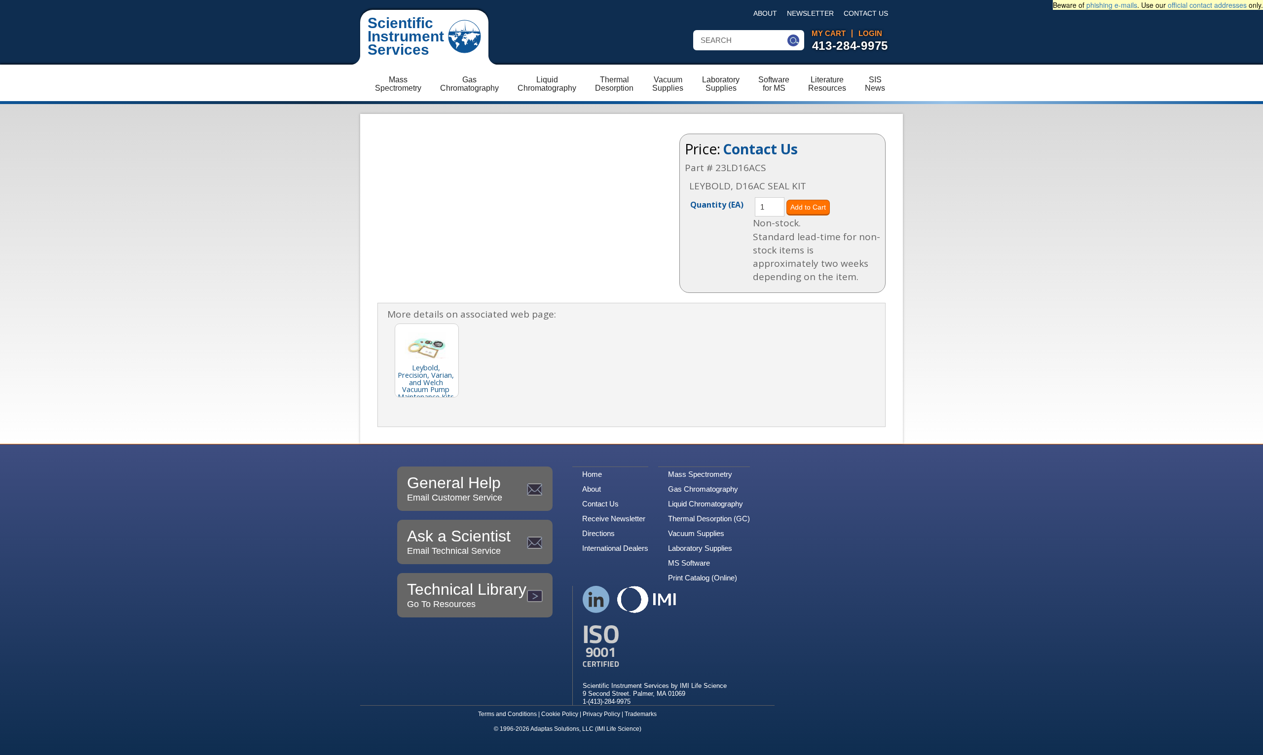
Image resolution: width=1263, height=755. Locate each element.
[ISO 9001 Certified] (655, 646)
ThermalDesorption (614, 83)
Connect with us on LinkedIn (596, 599)
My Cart (829, 33)
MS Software (689, 563)
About (765, 13)
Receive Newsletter (613, 518)
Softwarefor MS (773, 83)
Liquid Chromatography (705, 504)
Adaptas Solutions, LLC (562, 728)
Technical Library (466, 594)
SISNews (875, 83)
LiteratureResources (827, 83)
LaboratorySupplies (721, 83)
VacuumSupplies (667, 83)
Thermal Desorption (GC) (709, 518)
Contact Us (866, 13)
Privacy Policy (601, 714)
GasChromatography (469, 83)
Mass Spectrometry (700, 474)
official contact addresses (1207, 5)
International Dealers (615, 548)
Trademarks (641, 714)
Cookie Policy (559, 714)
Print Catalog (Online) (702, 578)
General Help (454, 488)
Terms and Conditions (507, 714)
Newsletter (810, 13)
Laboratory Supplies (700, 548)
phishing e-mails (1111, 5)
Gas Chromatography (703, 489)
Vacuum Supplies (696, 533)
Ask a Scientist (459, 541)
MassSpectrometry (398, 83)
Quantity (716, 204)
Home (592, 474)
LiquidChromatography (547, 83)
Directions (598, 533)
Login (870, 33)
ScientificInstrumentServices (406, 36)
